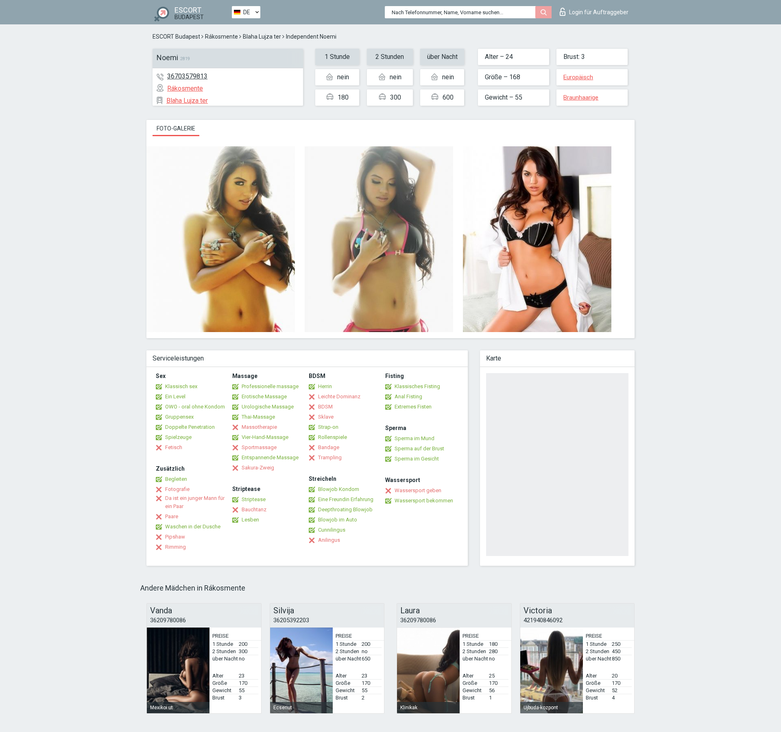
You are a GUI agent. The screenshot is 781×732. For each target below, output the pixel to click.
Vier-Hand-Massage (265, 437)
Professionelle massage (270, 386)
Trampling (330, 457)
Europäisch (578, 77)
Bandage (328, 447)
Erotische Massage (264, 396)
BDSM (325, 407)
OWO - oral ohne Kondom (195, 407)
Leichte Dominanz (339, 396)
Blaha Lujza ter (262, 36)
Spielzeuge (178, 437)
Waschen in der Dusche (192, 526)
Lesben (250, 520)
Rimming (175, 547)
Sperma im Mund (414, 438)
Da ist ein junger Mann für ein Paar (195, 502)
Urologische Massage (268, 407)
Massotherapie (259, 427)
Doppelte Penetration (190, 427)
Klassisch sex (181, 386)
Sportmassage (259, 447)
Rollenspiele (332, 437)
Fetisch (173, 447)
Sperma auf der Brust (419, 448)
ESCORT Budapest (176, 36)
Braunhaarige (580, 97)
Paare (171, 516)
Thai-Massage (258, 417)
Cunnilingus (331, 530)
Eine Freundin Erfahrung (345, 499)
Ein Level (175, 396)
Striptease (254, 499)
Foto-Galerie (176, 128)
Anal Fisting (408, 396)
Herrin (325, 386)
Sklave (326, 417)
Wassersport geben (418, 490)
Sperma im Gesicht (417, 459)
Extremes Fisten (413, 407)
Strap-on (328, 427)
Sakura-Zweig (258, 468)
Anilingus (329, 540)
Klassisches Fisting (417, 386)
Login (598, 12)
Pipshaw (175, 537)
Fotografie (177, 489)
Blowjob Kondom (338, 489)
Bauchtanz (254, 509)
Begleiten (176, 479)
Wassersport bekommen (424, 500)
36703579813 (187, 76)
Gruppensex (179, 417)
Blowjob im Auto (337, 520)
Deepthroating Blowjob (345, 509)
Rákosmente (221, 36)
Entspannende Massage (270, 457)
